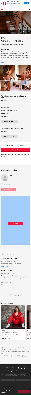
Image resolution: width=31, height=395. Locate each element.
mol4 (11, 176)
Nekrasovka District (14, 349)
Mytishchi (4, 349)
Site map (24, 371)
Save (24, 32)
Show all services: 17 (9, 121)
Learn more (4, 266)
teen (18, 355)
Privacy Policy (11, 371)
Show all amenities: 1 (9, 136)
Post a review (15, 150)
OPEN (26, 3)
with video (13, 357)
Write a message (8, 189)
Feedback (19, 371)
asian (22, 355)
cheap (3, 355)
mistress (19, 357)
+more (3, 62)
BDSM (24, 357)
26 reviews (7, 184)
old (15, 355)
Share (9, 32)
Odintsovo (23, 349)
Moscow (20, 347)
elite (7, 355)
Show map (15, 223)
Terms (5, 371)
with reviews (5, 357)
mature (11, 355)
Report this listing (16, 295)
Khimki (25, 347)
